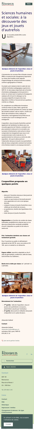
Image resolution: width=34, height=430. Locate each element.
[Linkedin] (31, 354)
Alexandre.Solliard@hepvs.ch (10, 329)
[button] (28, 4)
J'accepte (8, 424)
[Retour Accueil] (8, 4)
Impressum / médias (8, 407)
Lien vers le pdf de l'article (11, 340)
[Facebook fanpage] (27, 354)
